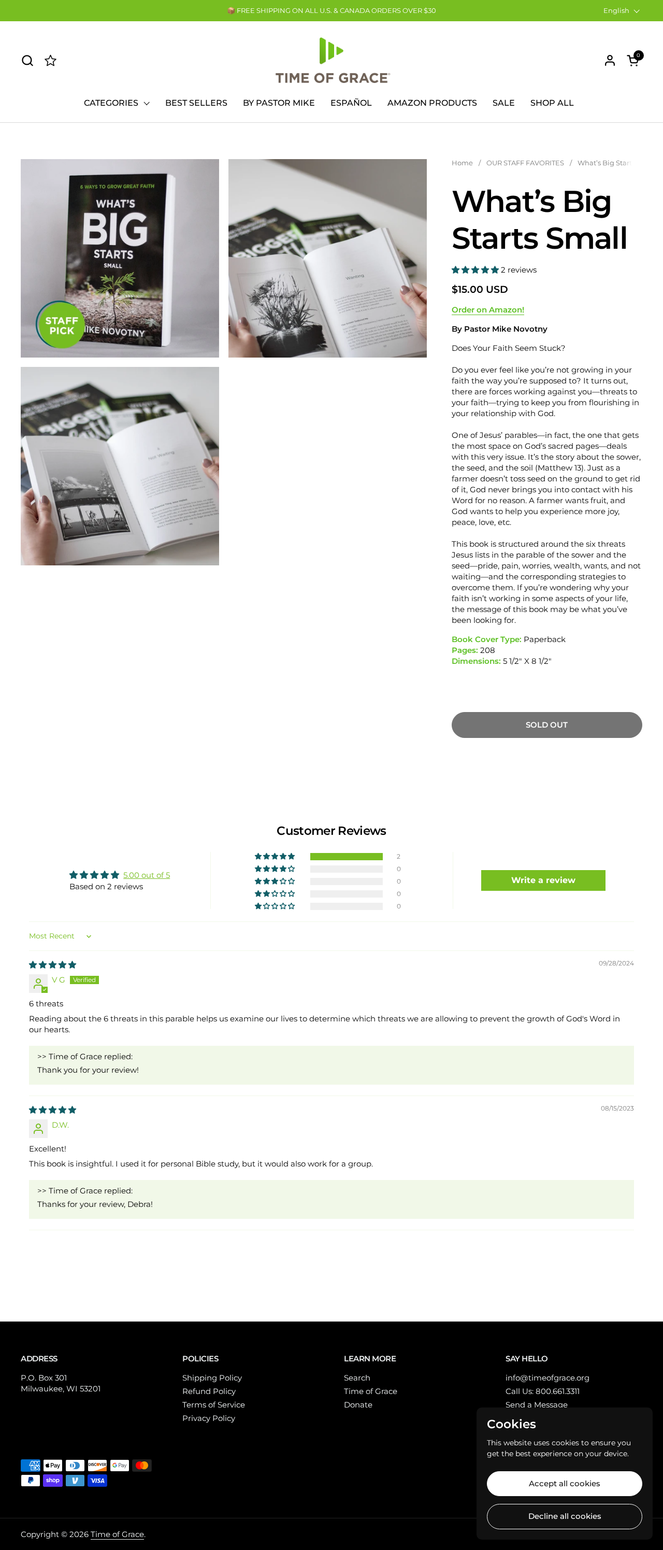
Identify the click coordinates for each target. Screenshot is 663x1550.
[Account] (609, 60)
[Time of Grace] (331, 60)
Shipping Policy (212, 1378)
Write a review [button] (543, 880)
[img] (52, 965)
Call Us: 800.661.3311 (543, 1391)
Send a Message (537, 1405)
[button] (27, 60)
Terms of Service (213, 1405)
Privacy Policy (208, 1418)
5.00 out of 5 (146, 875)
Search (357, 1378)
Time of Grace (370, 1391)
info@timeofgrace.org (547, 1378)
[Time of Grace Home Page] (50, 60)
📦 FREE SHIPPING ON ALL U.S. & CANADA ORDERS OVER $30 (331, 10)
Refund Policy (209, 1391)
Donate (358, 1405)
